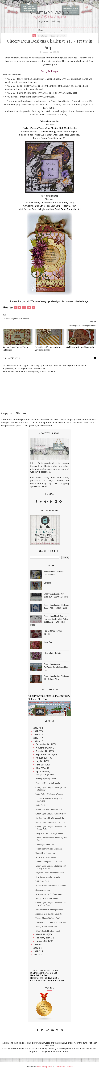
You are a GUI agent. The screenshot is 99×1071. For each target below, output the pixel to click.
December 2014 (44, 744)
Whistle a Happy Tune (51, 131)
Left (52, 209)
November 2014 (44, 747)
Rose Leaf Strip (71, 134)
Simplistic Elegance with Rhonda (49, 861)
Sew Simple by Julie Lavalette (47, 877)
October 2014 (43, 751)
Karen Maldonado (49, 195)
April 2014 (41, 771)
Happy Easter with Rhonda (46, 898)
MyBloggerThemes (64, 1066)
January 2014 (42, 941)
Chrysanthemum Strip (34, 205)
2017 (36, 731)
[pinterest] (60, 501)
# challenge (42, 36)
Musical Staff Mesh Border (63, 128)
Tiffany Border (68, 205)
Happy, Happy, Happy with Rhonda (50, 822)
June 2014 (41, 764)
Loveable (47, 583)
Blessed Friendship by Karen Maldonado (15, 348)
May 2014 (41, 768)
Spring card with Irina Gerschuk (48, 849)
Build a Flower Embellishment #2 (49, 138)
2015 (36, 737)
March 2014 (42, 934)
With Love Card (42, 881)
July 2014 (40, 761)
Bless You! (48, 642)
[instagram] (56, 501)
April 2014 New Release (45, 857)
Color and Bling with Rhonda (47, 783)
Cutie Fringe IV (70, 131)
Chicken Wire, (47, 202)
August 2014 (42, 757)
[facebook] (36, 501)
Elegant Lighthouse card (45, 853)
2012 (36, 947)
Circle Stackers (32, 202)
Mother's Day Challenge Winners (49, 794)
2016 (36, 734)
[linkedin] (51, 501)
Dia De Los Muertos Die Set (43, 972)
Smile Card (40, 805)
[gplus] (46, 501)
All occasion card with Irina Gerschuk (50, 885)
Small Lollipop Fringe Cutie (32, 134)
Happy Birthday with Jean (46, 927)
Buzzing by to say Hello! (45, 779)
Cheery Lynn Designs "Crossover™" (50, 814)
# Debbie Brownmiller (58, 36)
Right (42, 209)
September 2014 (44, 754)
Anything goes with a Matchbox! (48, 894)
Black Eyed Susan (55, 134)
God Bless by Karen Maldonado (80, 347)
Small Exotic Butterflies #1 (68, 209)
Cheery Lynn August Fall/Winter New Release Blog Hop (56, 667)
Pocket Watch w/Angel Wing (36, 128)
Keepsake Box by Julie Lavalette (48, 914)
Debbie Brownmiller (49, 121)
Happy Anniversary (43, 890)
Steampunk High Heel (44, 774)
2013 (36, 944)
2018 (36, 727)
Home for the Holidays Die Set (44, 977)
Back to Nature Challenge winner (49, 909)
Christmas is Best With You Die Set (47, 980)
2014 (36, 741)
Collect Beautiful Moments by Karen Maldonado (48, 348)
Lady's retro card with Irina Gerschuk (50, 922)
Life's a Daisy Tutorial (52, 653)
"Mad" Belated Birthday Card (47, 931)
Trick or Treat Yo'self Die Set (44, 970)
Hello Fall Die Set (38, 975)
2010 (36, 954)
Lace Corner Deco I (30, 131)
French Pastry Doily (64, 202)
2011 (36, 951)
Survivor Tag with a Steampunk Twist (50, 818)
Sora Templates (44, 1066)
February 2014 (43, 937)
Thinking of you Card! (44, 844)
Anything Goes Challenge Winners (49, 873)
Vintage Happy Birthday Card (47, 918)
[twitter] (40, 501)
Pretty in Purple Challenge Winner (49, 833)
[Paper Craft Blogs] (44, 1006)
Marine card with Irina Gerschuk (48, 809)
